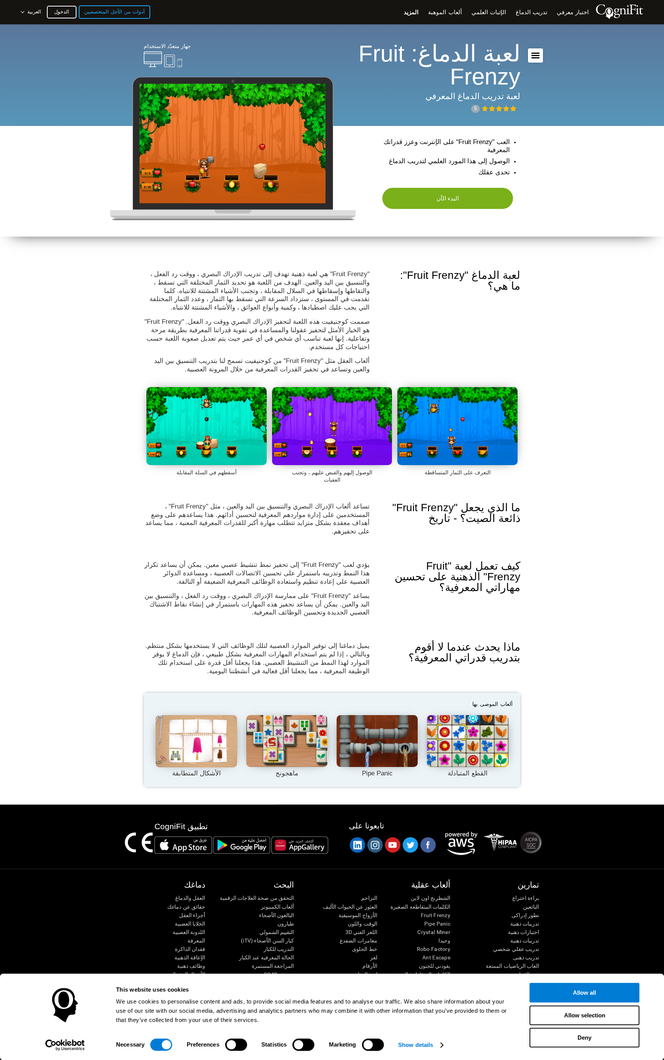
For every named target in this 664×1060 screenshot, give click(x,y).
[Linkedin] (357, 845)
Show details (415, 1045)
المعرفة (196, 940)
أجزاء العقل (192, 915)
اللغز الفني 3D (361, 932)
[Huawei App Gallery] (299, 844)
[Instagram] (375, 845)
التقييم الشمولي (276, 932)
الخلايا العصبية (190, 924)
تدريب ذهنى (526, 957)
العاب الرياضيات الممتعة (512, 966)
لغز (373, 957)
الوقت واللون (362, 924)
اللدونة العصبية (189, 932)
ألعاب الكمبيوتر (277, 907)
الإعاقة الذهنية (189, 957)
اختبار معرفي (573, 12)
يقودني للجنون (434, 966)
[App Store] (183, 844)
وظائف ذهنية (191, 966)
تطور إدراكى (525, 915)
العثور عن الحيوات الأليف (350, 907)
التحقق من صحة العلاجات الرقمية (257, 898)
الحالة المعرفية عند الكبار (266, 957)
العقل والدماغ (190, 898)
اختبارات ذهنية (523, 932)
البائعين (531, 907)
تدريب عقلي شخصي (516, 949)
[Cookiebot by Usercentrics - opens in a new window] (65, 1045)
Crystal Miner (433, 932)
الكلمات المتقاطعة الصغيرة (420, 907)
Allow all (584, 992)
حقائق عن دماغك (186, 907)
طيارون (285, 924)
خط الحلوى (364, 949)
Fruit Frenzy (435, 915)
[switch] (236, 1044)
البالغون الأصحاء (276, 915)
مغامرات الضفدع (358, 940)
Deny (584, 1037)
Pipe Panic (437, 924)
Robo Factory (433, 949)
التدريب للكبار (279, 949)
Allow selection (584, 1015)
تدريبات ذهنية (524, 924)
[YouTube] (392, 845)
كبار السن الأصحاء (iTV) (267, 940)
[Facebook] (428, 845)
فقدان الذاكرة (190, 949)
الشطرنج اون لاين (430, 898)
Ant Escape (436, 957)
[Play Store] (241, 844)
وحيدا (444, 940)
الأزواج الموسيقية (358, 915)
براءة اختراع (525, 898)
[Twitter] (410, 845)
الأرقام (369, 966)
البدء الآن (448, 198)
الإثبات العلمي (488, 12)
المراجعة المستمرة (273, 966)
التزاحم (369, 898)
